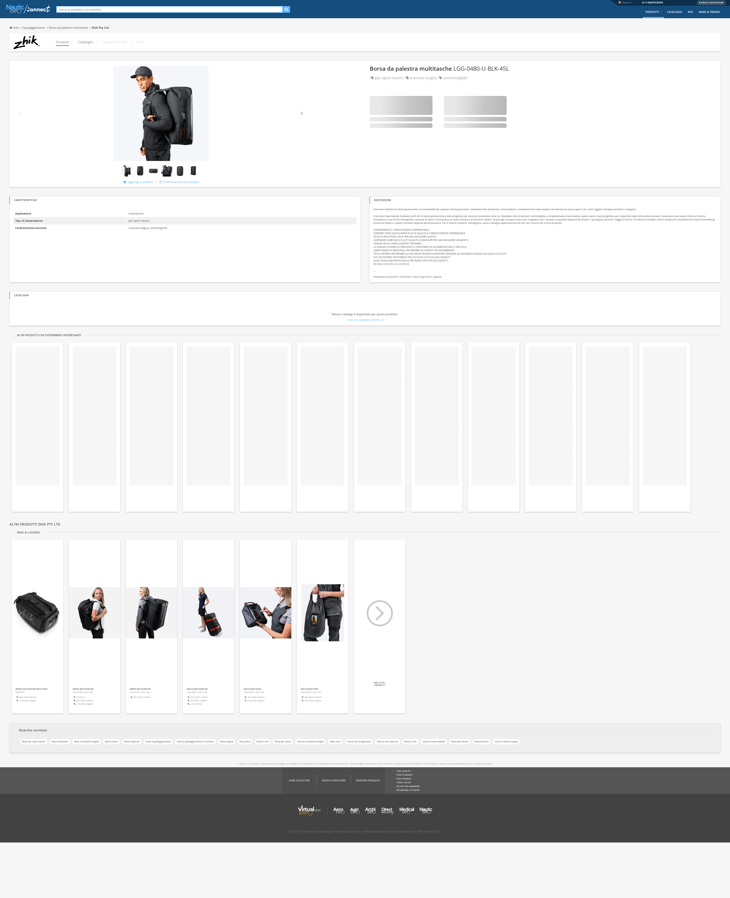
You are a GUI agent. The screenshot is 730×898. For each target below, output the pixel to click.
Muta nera (335, 741)
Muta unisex (111, 741)
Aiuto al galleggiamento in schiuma (195, 741)
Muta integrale (132, 741)
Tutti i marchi (403, 771)
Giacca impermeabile (434, 741)
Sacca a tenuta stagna (506, 741)
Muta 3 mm (262, 741)
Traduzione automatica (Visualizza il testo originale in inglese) (407, 276)
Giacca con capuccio (387, 741)
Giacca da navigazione (359, 741)
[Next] (301, 113)
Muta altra (244, 741)
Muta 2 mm (410, 741)
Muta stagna (226, 741)
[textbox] (169, 9)
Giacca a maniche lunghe (310, 741)
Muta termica (481, 741)
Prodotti (652, 12)
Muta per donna (459, 741)
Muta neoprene (60, 741)
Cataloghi (674, 12)
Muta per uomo (283, 741)
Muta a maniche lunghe (86, 741)
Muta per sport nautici (33, 741)
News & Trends (709, 12)
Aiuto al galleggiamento (158, 741)
